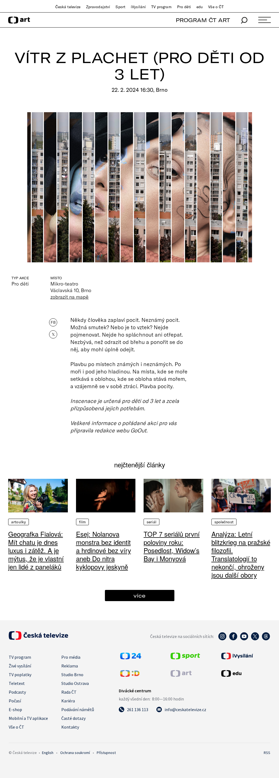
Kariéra (68, 700)
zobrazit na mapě (69, 297)
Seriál (151, 521)
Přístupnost (106, 752)
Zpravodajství (98, 6)
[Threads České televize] (266, 639)
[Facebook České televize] (233, 639)
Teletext (17, 683)
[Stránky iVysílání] (245, 656)
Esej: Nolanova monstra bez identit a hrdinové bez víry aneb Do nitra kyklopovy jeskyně (103, 550)
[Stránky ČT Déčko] (130, 675)
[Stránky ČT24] (130, 657)
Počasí (15, 700)
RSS (267, 752)
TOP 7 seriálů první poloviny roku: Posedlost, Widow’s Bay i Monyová (172, 546)
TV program (161, 6)
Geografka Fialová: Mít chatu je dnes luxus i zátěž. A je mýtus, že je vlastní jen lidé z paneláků (36, 550)
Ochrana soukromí (75, 752)
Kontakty (70, 727)
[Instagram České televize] (222, 639)
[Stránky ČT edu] (245, 673)
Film (82, 521)
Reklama (69, 666)
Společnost (223, 521)
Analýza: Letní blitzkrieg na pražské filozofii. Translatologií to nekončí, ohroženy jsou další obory (240, 554)
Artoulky (18, 521)
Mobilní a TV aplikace (28, 718)
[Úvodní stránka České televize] (38, 638)
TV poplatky (20, 674)
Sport (120, 6)
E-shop (15, 709)
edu (199, 6)
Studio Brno (72, 674)
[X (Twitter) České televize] (255, 639)
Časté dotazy (73, 718)
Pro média (70, 657)
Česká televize (68, 6)
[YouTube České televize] (244, 639)
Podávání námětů (77, 709)
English (47, 752)
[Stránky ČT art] (181, 675)
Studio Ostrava (75, 683)
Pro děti (184, 6)
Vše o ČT (216, 6)
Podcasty (17, 692)
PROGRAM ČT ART (203, 20)
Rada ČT (69, 692)
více (139, 595)
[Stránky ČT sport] (185, 657)
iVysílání (138, 6)
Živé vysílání (20, 666)
